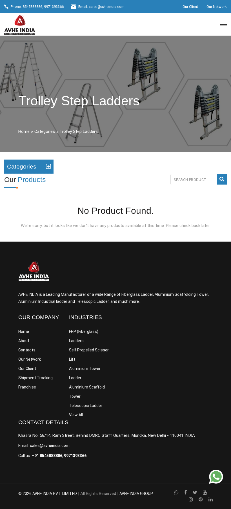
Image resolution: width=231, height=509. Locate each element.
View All (76, 415)
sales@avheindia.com (107, 6)
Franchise (27, 387)
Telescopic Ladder (85, 405)
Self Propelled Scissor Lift (89, 355)
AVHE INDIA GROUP (136, 493)
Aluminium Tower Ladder (85, 373)
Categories (44, 131)
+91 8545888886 (47, 455)
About (23, 340)
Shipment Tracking (35, 378)
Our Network (216, 6)
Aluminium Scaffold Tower (87, 392)
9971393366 (54, 6)
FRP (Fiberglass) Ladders (83, 336)
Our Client (190, 6)
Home (24, 131)
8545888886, (33, 6)
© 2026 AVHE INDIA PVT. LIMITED (47, 493)
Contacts (26, 350)
